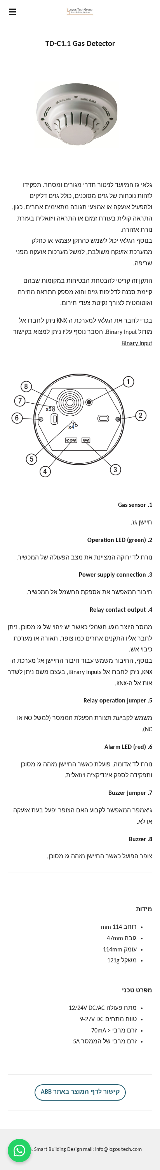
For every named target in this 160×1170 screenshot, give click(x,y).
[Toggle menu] (12, 11)
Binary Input (137, 344)
